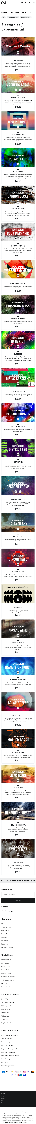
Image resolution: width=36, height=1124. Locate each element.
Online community (7, 980)
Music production (7, 1045)
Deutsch (3, 1098)
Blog (2, 923)
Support (4, 933)
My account (5, 963)
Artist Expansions (12, 17)
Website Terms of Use (10, 1122)
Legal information (7, 947)
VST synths (5, 1012)
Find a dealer (5, 970)
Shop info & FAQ (6, 959)
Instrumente (14, 12)
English (3, 1093)
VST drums (5, 1019)
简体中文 (3, 1100)
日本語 (3, 1096)
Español (3, 1105)
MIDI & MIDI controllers (8, 1052)
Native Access (6, 973)
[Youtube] (9, 911)
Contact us (5, 930)
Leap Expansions (25, 17)
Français (3, 1102)
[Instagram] (5, 911)
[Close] (34, 1109)
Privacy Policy (22, 1122)
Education (4, 944)
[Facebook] (2, 911)
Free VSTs (4, 999)
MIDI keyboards (6, 1006)
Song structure (6, 1062)
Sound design (6, 1059)
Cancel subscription (8, 976)
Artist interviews (6, 1038)
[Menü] (34, 3)
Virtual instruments (7, 1002)
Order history (5, 966)
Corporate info (6, 927)
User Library (5, 983)
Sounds (31, 12)
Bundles (4, 12)
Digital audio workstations (10, 1055)
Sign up (18, 900)
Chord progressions (8, 1065)
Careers (4, 937)
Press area (4, 940)
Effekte (23, 12)
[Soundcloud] (12, 911)
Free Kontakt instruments (9, 1035)
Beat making (5, 1042)
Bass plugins (5, 1009)
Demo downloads (7, 987)
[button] (18, 52)
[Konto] (26, 3)
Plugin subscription (7, 1023)
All (3, 17)
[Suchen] (22, 3)
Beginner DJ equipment (9, 1048)
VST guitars (5, 1016)
